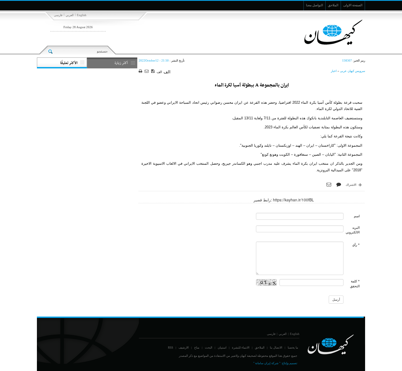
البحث (208, 347)
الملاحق (259, 347)
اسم (357, 216)
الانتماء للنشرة (240, 347)
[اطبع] (141, 71)
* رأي (356, 245)
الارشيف (184, 347)
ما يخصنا (293, 347)
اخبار (334, 71)
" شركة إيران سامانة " (266, 363)
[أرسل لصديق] (147, 71)
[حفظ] (153, 71)
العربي (70, 15)
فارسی (58, 15)
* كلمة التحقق (355, 283)
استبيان (222, 347)
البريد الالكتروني (353, 230)
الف (159, 72)
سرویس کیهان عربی (352, 71)
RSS (170, 347)
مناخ (196, 347)
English (81, 15)
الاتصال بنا (276, 347)
